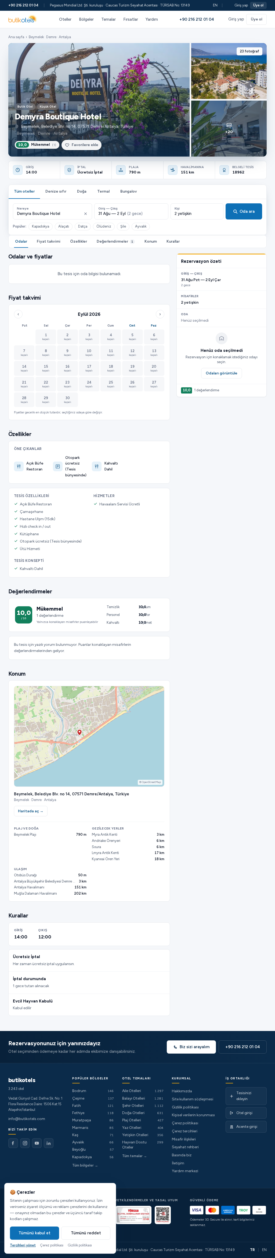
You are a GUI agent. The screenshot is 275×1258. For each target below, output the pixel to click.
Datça (82, 226)
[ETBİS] (163, 1215)
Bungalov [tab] (128, 191)
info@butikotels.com (26, 1119)
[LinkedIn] (48, 1143)
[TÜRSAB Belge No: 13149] (133, 1215)
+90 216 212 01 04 (23, 5)
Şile (123, 226)
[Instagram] (25, 1143)
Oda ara (247, 211)
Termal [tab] (103, 191)
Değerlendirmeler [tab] (115, 241)
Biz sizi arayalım (194, 1046)
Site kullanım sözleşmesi (192, 1099)
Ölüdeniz (103, 226)
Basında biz (181, 1155)
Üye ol (258, 5)
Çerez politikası (185, 1123)
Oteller (65, 19)
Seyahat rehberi (185, 1147)
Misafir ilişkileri (184, 1139)
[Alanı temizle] (85, 213)
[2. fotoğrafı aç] (229, 71)
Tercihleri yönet (23, 1245)
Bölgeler (86, 19)
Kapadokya (40, 226)
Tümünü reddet (86, 1233)
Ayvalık (140, 226)
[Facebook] (13, 1143)
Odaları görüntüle (221, 373)
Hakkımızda (182, 1091)
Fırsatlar (130, 19)
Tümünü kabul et (34, 1233)
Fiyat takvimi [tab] (48, 241)
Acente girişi (246, 1126)
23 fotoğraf (249, 51)
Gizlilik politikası (185, 1107)
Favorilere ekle (85, 145)
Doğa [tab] (81, 191)
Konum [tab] (150, 241)
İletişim (178, 1163)
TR (252, 1250)
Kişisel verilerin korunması (193, 1115)
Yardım (152, 19)
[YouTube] (37, 1143)
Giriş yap (241, 5)
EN (215, 5)
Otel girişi (244, 1113)
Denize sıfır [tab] (55, 191)
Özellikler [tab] (78, 241)
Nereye (23, 208)
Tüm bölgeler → (85, 1165)
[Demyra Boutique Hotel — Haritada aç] (89, 736)
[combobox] (49, 214)
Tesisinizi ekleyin (243, 1096)
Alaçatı (63, 226)
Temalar (108, 19)
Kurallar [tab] (173, 241)
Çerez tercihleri (184, 1131)
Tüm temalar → (134, 1156)
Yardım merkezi (185, 1171)
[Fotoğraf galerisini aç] (99, 100)
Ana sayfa (16, 37)
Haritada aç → (31, 811)
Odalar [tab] (21, 241)
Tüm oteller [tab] (24, 191)
